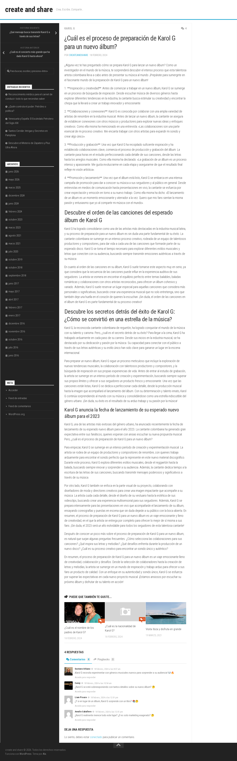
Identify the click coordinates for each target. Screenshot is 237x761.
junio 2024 (14, 203)
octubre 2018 (15, 267)
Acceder (13, 390)
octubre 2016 (15, 339)
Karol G (69, 28)
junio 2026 (14, 171)
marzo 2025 (14, 187)
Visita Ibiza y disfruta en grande (163, 629)
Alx (44, 753)
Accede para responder (85, 677)
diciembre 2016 (17, 323)
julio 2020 (13, 251)
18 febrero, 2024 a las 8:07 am (107, 669)
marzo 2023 (14, 227)
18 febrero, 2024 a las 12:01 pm (104, 697)
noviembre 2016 (17, 331)
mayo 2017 (14, 291)
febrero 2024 (15, 211)
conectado (96, 737)
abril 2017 (13, 299)
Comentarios (79, 659)
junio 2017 (14, 283)
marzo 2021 (14, 243)
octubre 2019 (15, 259)
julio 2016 (13, 347)
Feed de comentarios (20, 406)
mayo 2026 (14, 179)
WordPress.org (17, 414)
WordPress (25, 753)
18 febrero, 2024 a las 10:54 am (98, 683)
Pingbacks (105, 659)
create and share (29, 9)
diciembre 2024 (17, 195)
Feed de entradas (18, 398)
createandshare (78, 55)
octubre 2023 (15, 219)
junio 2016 (14, 355)
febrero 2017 (15, 307)
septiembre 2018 (17, 275)
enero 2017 (14, 315)
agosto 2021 (15, 235)
